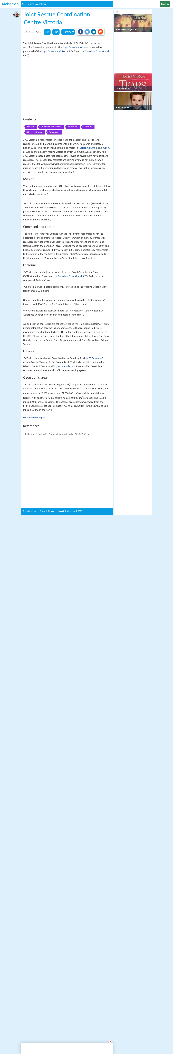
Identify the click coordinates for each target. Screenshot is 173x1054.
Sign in (165, 4)
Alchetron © (74, 979)
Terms (42, 979)
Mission (30, 164)
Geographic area (34, 169)
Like (56, 32)
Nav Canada (63, 524)
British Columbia (88, 185)
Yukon (106, 185)
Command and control (51, 164)
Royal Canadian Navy (73, 47)
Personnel (72, 164)
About (29, 979)
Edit (47, 32)
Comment (68, 32)
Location (88, 164)
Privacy (51, 979)
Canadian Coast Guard (97, 51)
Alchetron (10, 4)
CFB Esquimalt (94, 516)
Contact (60, 979)
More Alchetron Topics (34, 576)
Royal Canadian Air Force (54, 51)
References (54, 169)
